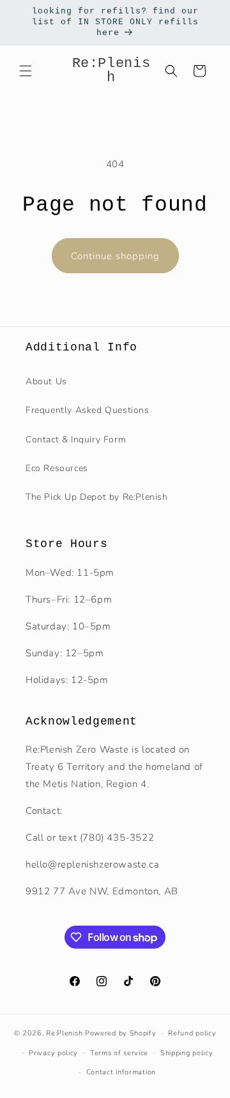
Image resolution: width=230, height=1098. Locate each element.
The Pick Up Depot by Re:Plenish (97, 497)
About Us (46, 381)
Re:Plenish (64, 1033)
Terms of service (119, 1053)
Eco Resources (57, 468)
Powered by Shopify (121, 1033)
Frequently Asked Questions (88, 410)
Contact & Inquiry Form (76, 439)
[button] (26, 71)
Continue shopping (115, 256)
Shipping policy (186, 1053)
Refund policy (192, 1033)
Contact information (121, 1072)
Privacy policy (53, 1053)
